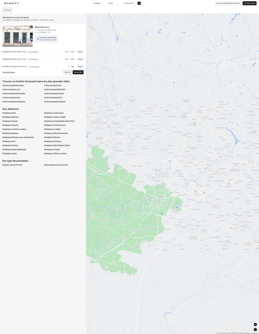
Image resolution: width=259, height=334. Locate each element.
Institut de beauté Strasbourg (13, 101)
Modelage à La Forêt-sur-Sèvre (14, 129)
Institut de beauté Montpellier (13, 93)
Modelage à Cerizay (10, 121)
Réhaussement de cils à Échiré (56, 165)
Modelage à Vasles (9, 153)
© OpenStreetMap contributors (247, 333)
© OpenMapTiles (231, 333)
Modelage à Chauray (10, 125)
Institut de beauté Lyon (11, 89)
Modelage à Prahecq (10, 145)
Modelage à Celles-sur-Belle (55, 117)
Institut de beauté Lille (52, 85)
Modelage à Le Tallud (52, 129)
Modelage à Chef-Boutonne (55, 125)
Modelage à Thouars (52, 149)
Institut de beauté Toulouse (54, 101)
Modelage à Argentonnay (54, 113)
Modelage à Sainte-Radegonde (14, 149)
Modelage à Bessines (10, 117)
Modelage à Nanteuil (52, 137)
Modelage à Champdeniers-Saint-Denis (59, 121)
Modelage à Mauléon (10, 133)
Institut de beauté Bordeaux (13, 85)
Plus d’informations (8, 72)
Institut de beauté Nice (11, 97)
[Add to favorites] (30, 28)
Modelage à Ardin (9, 113)
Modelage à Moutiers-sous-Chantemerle (18, 137)
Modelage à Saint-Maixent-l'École (57, 145)
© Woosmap (221, 333)
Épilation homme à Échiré (12, 165)
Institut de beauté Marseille (54, 89)
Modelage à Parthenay (53, 141)
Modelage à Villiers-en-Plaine (55, 153)
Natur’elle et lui (42, 27)
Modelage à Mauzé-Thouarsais (56, 133)
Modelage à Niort (9, 141)
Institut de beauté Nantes (54, 93)
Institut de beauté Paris (53, 97)
